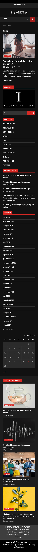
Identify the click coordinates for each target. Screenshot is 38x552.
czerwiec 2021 (8, 329)
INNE (4, 140)
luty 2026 (6, 217)
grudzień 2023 (8, 259)
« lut (4, 372)
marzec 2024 (8, 250)
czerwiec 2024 (8, 238)
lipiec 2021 (7, 325)
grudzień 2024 (8, 222)
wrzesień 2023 (8, 267)
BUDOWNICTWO (9, 124)
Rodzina (6, 157)
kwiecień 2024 (8, 246)
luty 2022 (6, 308)
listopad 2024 (8, 226)
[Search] (27, 19)
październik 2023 (9, 263)
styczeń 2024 (8, 255)
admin (8, 67)
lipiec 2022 (7, 288)
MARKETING (7, 149)
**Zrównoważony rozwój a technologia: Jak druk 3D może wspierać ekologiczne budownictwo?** (19, 197)
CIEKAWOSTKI (8, 128)
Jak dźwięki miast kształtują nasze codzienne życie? (19, 430)
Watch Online (32, 19)
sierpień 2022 (8, 284)
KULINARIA (7, 144)
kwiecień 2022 (8, 300)
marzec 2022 (8, 304)
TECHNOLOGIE (8, 161)
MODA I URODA (9, 153)
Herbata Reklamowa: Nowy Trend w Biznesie (19, 396)
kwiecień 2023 (8, 279)
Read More (8, 81)
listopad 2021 (8, 313)
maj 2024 (6, 242)
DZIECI (5, 136)
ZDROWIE (7, 55)
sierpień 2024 (8, 234)
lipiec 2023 (7, 275)
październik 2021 (9, 317)
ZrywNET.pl (19, 12)
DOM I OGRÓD (8, 132)
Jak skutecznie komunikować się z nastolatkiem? (19, 464)
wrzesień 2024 (8, 230)
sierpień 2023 (8, 271)
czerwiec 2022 (8, 292)
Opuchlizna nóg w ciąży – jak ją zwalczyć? (19, 46)
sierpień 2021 (8, 321)
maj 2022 (6, 296)
